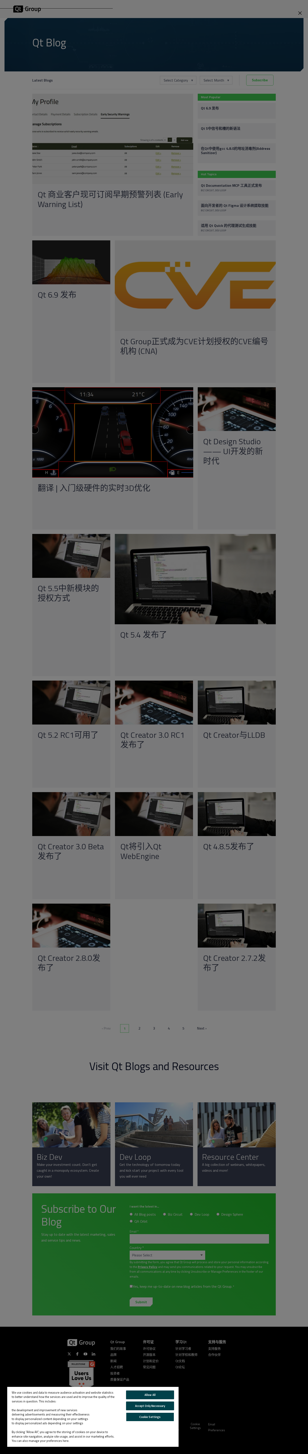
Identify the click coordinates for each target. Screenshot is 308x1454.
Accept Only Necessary (150, 1406)
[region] (93, 1417)
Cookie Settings (150, 1417)
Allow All (150, 1394)
